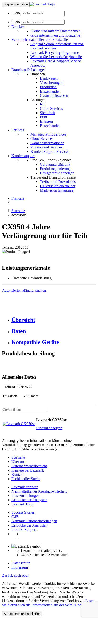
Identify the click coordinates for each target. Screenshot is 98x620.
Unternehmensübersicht (29, 466)
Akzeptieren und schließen (22, 613)
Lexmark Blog (22, 504)
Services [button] (17, 130)
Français (17, 198)
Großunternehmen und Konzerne (55, 35)
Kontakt (17, 474)
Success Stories (22, 512)
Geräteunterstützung (55, 164)
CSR (15, 517)
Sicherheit (47, 113)
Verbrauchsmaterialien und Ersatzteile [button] (39, 40)
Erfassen (46, 121)
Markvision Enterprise (56, 190)
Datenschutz (20, 563)
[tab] (53, 320)
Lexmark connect (24, 487)
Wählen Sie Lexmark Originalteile (56, 57)
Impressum (19, 567)
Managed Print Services (48, 134)
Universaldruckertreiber (57, 186)
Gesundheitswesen (54, 95)
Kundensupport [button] (23, 156)
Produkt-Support (23, 529)
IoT (42, 104)
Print (43, 117)
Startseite (18, 211)
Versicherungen (51, 83)
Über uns (18, 462)
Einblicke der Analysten (29, 500)
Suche (16, 13)
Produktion (48, 87)
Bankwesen (49, 78)
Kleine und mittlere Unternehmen (55, 31)
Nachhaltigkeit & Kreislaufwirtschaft (39, 491)
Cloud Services (51, 108)
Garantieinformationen (47, 143)
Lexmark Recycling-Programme (54, 52)
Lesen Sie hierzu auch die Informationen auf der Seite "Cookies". (48, 603)
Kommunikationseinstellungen (34, 521)
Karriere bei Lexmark (27, 470)
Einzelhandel (49, 91)
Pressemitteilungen (25, 496)
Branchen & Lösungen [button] (28, 70)
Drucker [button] (17, 27)
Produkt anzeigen (49, 428)
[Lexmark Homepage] (42, 4)
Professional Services (46, 147)
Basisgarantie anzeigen (57, 173)
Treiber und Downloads (58, 182)
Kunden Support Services (49, 151)
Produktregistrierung (55, 169)
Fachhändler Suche (25, 479)
